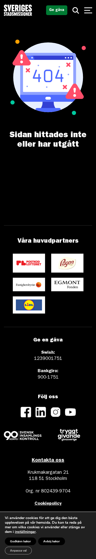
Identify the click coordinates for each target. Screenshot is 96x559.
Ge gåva (56, 10)
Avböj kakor (51, 541)
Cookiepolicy (48, 504)
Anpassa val (18, 551)
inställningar (25, 532)
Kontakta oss (48, 460)
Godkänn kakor (20, 541)
